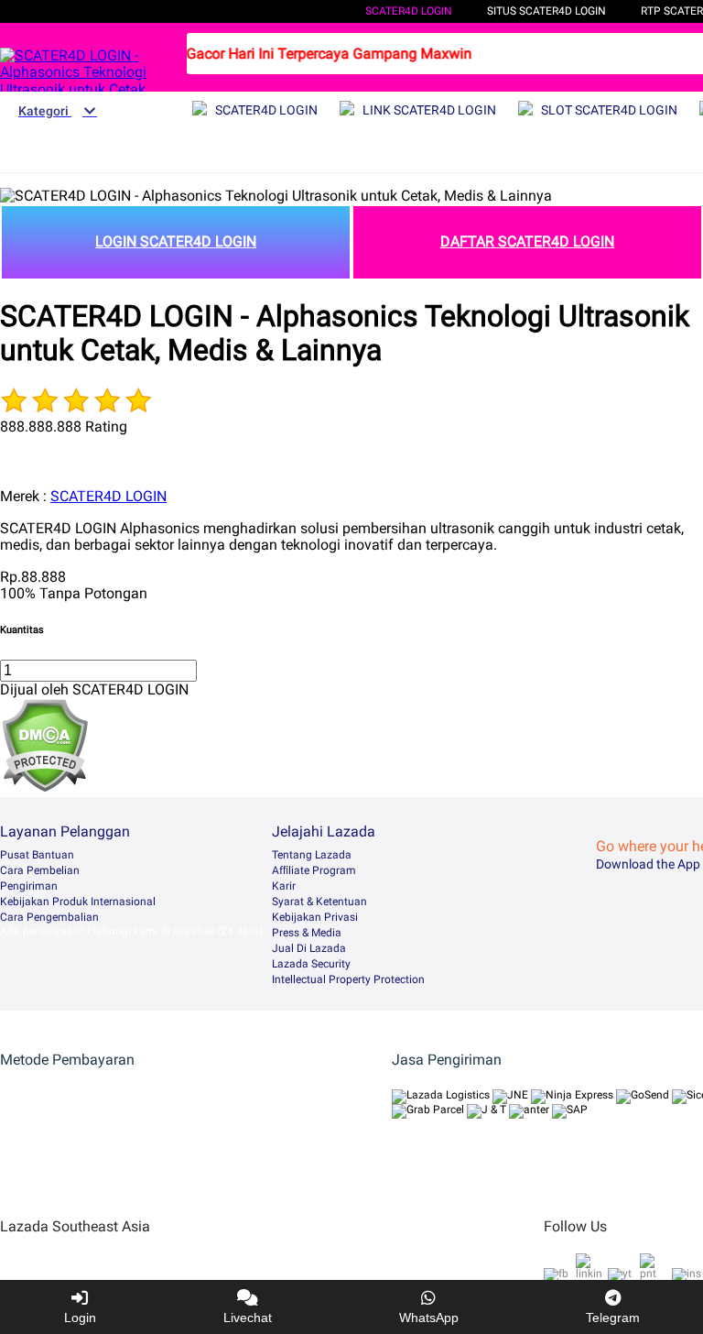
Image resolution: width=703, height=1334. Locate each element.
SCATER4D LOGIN (408, 11)
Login (80, 1317)
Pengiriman (29, 886)
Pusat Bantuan (37, 854)
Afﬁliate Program (314, 870)
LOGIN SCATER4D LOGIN (175, 241)
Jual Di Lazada (309, 948)
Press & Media (306, 932)
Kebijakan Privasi (315, 917)
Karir (284, 886)
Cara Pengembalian (49, 917)
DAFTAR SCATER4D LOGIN (527, 241)
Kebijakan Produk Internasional (78, 901)
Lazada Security (311, 963)
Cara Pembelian (40, 870)
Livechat (247, 1317)
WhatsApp (429, 1317)
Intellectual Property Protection (348, 979)
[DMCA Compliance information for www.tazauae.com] (44, 787)
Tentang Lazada (312, 854)
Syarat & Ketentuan (319, 901)
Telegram (613, 1317)
